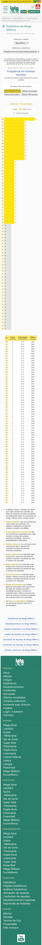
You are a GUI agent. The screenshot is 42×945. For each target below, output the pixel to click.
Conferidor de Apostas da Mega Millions (21, 645)
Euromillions (10, 774)
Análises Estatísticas (15, 889)
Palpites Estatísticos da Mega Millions (21, 629)
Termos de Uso (12, 920)
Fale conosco (11, 927)
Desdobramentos (13, 686)
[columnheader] (6, 338)
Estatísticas (6, 18)
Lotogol (7, 764)
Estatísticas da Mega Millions (21, 618)
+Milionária (9, 735)
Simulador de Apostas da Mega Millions (21, 639)
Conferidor (9, 690)
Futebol (7, 708)
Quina (6, 732)
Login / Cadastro (13, 711)
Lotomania (9, 753)
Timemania (9, 746)
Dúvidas (8, 917)
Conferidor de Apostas (16, 896)
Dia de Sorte (10, 739)
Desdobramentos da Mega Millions (21, 624)
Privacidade (10, 924)
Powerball (9, 767)
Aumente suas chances (16, 704)
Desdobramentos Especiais (19, 900)
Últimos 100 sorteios (30, 94)
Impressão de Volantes (16, 903)
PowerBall (9, 865)
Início (6, 672)
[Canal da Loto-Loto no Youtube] (21, 941)
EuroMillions (10, 872)
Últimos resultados (14, 697)
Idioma (7, 913)
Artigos (7, 679)
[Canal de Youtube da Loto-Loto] (38, 8)
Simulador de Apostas (16, 893)
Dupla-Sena (10, 750)
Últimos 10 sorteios (12, 91)
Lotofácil (8, 728)
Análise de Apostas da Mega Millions (21, 634)
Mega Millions (18, 18)
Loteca (7, 760)
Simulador (9, 694)
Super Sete (9, 742)
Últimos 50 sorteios (12, 94)
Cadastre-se (34, 12)
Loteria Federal (12, 757)
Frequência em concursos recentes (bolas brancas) (19, 19)
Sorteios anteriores (14, 701)
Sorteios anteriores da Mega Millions (20, 650)
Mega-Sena (10, 725)
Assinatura (9, 882)
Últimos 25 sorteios (29, 91)
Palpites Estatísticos (15, 885)
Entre (23, 12)
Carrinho (8, 715)
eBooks (7, 676)
